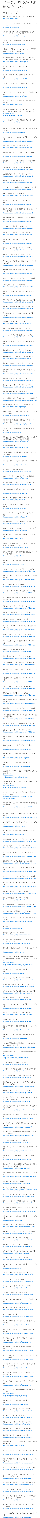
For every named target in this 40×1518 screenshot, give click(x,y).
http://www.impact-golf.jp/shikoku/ (13, 973)
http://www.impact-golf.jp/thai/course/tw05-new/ (18, 1303)
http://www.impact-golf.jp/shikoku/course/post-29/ (18, 986)
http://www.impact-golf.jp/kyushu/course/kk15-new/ (19, 682)
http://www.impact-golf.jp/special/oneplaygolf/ (17, 1127)
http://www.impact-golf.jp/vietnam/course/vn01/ (18, 1454)
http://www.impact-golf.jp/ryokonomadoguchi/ (17, 943)
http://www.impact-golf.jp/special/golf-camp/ (17, 1101)
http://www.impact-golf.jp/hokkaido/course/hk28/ (18, 265)
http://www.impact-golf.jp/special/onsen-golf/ (17, 1142)
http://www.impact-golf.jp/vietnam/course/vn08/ (18, 1508)
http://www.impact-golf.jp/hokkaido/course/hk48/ (18, 352)
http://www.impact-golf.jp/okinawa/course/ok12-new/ (19, 893)
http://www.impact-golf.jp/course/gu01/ (15, 70)
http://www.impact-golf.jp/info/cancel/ (14, 465)
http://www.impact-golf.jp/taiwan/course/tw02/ (17, 1233)
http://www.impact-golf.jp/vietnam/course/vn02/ (18, 1463)
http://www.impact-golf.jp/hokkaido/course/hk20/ (18, 221)
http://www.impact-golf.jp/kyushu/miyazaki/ (16, 758)
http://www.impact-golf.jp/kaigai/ (13, 539)
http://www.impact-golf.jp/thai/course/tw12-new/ (18, 1342)
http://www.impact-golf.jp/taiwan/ (13, 1220)
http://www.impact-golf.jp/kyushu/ (13, 564)
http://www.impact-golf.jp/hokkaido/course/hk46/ (18, 337)
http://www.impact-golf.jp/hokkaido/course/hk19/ (18, 213)
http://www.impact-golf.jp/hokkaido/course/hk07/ (18, 176)
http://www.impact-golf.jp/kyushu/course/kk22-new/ (19, 732)
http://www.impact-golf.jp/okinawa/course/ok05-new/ (19, 871)
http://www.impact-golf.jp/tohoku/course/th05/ (17, 1437)
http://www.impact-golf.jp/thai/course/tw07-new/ (18, 1316)
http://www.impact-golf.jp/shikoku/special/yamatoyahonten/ (15, 1057)
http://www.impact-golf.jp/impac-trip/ (14, 407)
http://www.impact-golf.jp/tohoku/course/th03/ (17, 1424)
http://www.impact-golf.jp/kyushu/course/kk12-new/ (19, 658)
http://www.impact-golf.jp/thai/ (12, 1268)
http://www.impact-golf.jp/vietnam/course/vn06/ (18, 1491)
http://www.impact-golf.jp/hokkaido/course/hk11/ (18, 189)
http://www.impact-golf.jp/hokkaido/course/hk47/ (18, 345)
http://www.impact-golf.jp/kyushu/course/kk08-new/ (19, 621)
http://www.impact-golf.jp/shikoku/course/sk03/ (17, 1008)
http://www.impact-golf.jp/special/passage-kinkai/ (18, 1151)
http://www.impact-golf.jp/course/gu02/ (15, 79)
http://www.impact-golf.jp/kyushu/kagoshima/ (17, 749)
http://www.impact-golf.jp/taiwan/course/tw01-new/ (19, 1227)
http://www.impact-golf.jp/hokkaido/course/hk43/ (18, 324)
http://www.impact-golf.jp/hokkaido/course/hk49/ (18, 359)
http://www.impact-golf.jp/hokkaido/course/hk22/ (18, 235)
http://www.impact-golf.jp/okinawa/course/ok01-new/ (19, 841)
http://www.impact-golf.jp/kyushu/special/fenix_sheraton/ (15, 786)
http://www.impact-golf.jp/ (11, 19)
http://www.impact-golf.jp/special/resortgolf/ (16, 1168)
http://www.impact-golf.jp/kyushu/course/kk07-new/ (19, 615)
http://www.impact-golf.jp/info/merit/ (14, 500)
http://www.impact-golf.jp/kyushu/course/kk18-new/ (19, 704)
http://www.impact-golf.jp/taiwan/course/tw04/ (17, 1246)
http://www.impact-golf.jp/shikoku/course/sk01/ (17, 993)
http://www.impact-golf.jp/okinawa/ (14, 835)
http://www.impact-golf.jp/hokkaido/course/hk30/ (18, 280)
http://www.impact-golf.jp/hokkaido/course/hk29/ (18, 274)
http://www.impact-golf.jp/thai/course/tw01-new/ (18, 1275)
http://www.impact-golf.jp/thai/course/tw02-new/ (18, 1281)
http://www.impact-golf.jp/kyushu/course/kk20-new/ (19, 719)
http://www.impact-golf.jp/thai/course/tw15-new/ (18, 1368)
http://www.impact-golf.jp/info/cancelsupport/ (17, 471)
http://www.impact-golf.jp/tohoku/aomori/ (16, 1404)
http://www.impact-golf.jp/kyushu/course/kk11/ (17, 651)
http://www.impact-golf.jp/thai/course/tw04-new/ (18, 1294)
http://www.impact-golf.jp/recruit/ (13, 928)
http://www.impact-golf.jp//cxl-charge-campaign (18, 36)
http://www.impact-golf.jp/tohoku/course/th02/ (17, 1417)
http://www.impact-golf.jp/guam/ (13, 105)
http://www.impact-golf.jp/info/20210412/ (16, 441)
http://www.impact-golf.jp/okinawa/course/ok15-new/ (19, 913)
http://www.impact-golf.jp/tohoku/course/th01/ (17, 1411)
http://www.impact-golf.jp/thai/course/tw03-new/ (18, 1288)
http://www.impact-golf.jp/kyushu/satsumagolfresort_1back (15, 776)
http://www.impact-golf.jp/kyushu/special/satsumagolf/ (20, 817)
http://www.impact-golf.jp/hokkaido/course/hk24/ (18, 250)
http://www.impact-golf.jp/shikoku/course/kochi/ (18, 980)
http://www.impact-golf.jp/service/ (13, 952)
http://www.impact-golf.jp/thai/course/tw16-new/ (18, 1376)
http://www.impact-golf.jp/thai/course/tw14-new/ (18, 1359)
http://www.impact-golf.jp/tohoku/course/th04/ (17, 1430)
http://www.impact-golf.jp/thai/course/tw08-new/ (18, 1325)
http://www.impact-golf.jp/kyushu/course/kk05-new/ (19, 601)
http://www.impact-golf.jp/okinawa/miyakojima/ (17, 922)
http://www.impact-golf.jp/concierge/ (14, 44)
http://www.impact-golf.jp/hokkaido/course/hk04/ (18, 163)
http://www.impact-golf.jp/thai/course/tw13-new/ (18, 1351)
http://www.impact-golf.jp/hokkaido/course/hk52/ (18, 365)
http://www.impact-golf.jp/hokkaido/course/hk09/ (18, 183)
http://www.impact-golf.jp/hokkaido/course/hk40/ (18, 317)
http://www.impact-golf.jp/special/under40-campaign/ (19, 1211)
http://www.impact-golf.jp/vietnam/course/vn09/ (18, 1517)
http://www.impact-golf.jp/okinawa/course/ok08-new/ (19, 887)
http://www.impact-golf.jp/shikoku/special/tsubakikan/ (19, 1047)
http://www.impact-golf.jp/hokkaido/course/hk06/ (18, 169)
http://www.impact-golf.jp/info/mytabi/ (14, 508)
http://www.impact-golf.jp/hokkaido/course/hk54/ (18, 374)
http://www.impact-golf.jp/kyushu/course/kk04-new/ (19, 593)
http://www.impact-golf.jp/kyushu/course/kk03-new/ (19, 586)
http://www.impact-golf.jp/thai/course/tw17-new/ (18, 1385)
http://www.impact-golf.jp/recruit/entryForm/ (16, 935)
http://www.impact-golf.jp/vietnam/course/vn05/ (18, 1485)
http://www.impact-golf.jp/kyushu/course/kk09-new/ (19, 630)
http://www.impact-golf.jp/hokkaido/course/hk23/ (18, 243)
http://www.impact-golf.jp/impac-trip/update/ (17, 424)
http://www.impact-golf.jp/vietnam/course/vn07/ (18, 1500)
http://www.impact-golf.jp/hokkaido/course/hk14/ (18, 196)
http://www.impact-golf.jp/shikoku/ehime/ (16, 1030)
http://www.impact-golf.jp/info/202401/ (15, 456)
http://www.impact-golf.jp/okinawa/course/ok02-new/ (19, 848)
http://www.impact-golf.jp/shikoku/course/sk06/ (17, 1021)
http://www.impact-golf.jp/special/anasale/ (16, 1071)
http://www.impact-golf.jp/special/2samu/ (16, 1064)
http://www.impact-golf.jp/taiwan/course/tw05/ (17, 1253)
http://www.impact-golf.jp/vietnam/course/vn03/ (18, 1469)
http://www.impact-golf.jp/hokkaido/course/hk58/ (18, 393)
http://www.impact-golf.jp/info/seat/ (14, 523)
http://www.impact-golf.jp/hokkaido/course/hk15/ (18, 204)
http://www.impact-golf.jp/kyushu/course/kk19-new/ (19, 710)
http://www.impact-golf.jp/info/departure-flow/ (17, 485)
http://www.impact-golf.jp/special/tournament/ (17, 1203)
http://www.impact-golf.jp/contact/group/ (15, 62)
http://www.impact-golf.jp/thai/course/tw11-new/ (18, 1333)
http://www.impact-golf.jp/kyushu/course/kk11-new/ (19, 645)
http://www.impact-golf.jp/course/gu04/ (15, 96)
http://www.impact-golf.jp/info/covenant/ (15, 478)
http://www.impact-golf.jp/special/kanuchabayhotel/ (19, 1110)
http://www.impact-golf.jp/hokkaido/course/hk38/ (18, 308)
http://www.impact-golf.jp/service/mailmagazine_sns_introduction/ (18, 964)
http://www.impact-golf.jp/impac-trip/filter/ (16, 415)
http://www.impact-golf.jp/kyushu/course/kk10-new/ (19, 636)
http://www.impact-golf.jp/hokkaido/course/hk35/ (18, 295)
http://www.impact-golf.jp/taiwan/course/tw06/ (17, 1259)
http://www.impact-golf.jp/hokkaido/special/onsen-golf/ (20, 400)
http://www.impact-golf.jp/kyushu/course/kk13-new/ (19, 665)
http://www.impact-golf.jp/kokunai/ (13, 556)
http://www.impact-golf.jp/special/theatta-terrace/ (18, 1196)
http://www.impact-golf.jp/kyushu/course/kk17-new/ (19, 695)
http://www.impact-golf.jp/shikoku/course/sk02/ (17, 999)
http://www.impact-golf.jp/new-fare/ (14, 826)
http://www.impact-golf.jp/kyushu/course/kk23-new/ (19, 740)
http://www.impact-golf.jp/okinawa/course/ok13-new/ (19, 900)
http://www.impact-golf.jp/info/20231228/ (16, 448)
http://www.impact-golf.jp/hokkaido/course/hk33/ (18, 287)
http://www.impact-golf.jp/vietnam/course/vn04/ (18, 1478)
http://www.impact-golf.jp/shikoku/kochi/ (15, 1038)
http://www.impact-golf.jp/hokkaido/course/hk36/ (18, 302)
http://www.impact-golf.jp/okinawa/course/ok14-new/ (19, 906)
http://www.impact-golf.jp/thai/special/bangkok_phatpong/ (15, 1395)
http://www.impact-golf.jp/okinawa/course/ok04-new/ (19, 863)
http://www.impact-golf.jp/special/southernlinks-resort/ (20, 1190)
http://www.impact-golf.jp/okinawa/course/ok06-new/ (19, 878)
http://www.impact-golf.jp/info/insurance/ (15, 493)
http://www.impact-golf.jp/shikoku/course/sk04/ (17, 1015)
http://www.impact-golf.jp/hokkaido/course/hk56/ (18, 380)
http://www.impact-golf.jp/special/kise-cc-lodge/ (18, 1118)
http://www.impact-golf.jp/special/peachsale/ (17, 1159)
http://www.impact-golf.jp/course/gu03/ (15, 87)
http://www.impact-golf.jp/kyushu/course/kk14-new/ (19, 673)
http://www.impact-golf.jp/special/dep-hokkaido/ (18, 1093)
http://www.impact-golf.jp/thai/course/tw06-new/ (18, 1310)
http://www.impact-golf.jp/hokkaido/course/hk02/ (18, 148)
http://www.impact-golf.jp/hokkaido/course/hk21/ (18, 228)
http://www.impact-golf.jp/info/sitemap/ (15, 530)
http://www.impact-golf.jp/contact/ (13, 53)
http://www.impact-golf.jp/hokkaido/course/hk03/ (18, 156)
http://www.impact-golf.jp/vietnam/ (13, 1446)
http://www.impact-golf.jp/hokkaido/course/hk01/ (18, 141)
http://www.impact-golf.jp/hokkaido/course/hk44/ (18, 330)
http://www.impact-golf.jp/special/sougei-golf (17, 1183)
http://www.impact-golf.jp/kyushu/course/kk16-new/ (19, 688)
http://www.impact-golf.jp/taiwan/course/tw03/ (17, 1240)
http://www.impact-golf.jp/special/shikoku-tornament (19, 1177)
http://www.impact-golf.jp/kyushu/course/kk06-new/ (19, 608)
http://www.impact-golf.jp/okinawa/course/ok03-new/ (19, 856)
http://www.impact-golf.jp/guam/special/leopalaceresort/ (14, 114)
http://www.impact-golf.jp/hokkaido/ (14, 132)
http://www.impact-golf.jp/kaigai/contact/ (15, 547)
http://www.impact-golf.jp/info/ (12, 432)
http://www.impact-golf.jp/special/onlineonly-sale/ (18, 1136)
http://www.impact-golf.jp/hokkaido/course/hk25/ (18, 256)
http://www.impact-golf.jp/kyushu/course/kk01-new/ (19, 571)
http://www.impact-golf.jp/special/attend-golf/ (17, 1077)
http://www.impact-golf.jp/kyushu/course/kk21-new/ (19, 725)
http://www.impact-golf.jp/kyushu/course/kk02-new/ (19, 580)
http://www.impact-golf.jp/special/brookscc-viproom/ (19, 1086)
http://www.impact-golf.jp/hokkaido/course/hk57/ (18, 387)
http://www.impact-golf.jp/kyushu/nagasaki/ (16, 766)
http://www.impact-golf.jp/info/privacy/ (15, 517)
